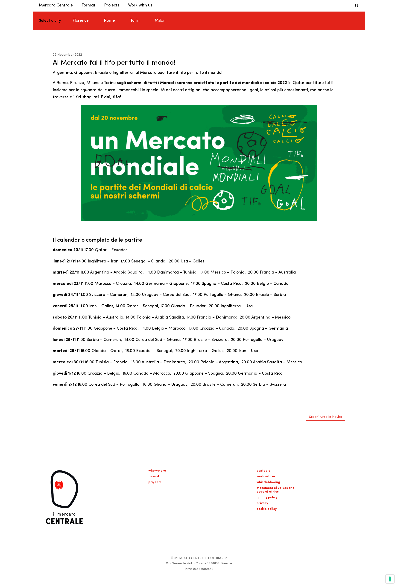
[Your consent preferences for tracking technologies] (390, 579)
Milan (160, 21)
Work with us (140, 5)
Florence (81, 21)
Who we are (157, 471)
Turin (135, 21)
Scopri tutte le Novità (325, 417)
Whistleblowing (268, 482)
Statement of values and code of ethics (276, 490)
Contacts (263, 471)
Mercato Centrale (56, 5)
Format (88, 5)
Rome (109, 21)
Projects (111, 5)
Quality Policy (267, 497)
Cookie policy (267, 509)
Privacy (262, 503)
